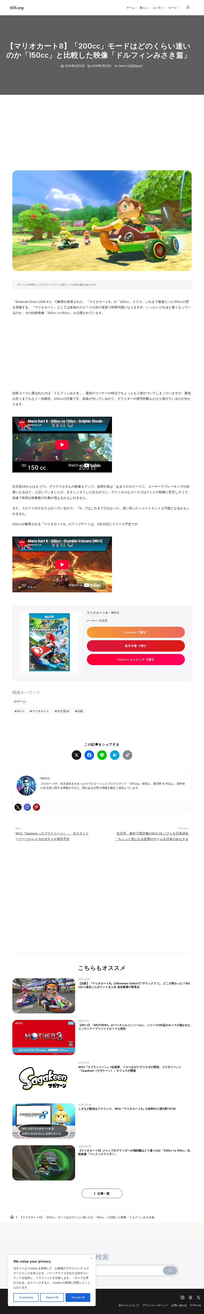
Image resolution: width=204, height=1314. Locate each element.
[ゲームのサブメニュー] (136, 8)
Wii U (20, 711)
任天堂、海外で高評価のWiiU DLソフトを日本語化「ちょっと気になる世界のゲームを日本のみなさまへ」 (151, 839)
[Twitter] (18, 807)
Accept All (78, 1297)
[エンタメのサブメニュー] (164, 8)
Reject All (52, 1297)
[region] (52, 1280)
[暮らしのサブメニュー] (149, 8)
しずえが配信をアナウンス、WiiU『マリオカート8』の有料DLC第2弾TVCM (127, 1109)
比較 (80, 711)
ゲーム (21, 701)
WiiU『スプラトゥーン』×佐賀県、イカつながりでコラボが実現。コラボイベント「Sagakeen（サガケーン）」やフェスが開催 (129, 1068)
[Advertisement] (102, 129)
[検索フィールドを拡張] (188, 7)
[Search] (170, 1270)
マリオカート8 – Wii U (102, 613)
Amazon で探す (136, 632)
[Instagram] (27, 807)
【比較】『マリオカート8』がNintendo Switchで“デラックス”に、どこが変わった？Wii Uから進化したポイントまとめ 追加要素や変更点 (134, 985)
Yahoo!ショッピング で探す (136, 659)
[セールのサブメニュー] (177, 8)
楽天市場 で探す (136, 645)
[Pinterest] (36, 807)
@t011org (135, 66)
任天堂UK (63, 711)
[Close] (91, 1258)
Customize (26, 1297)
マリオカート (40, 711)
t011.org (17, 7)
